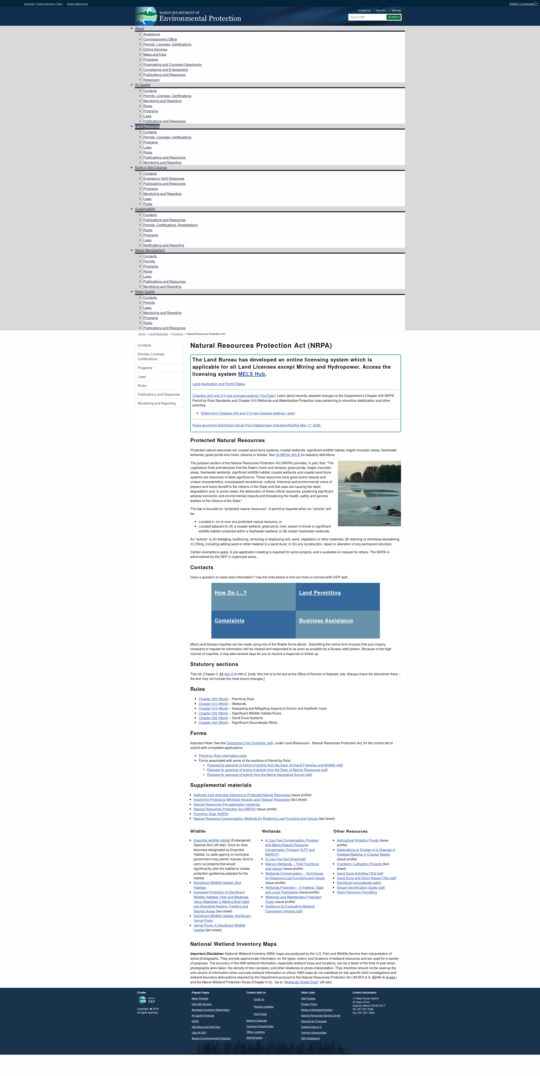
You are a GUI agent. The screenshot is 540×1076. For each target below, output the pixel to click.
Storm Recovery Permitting (357, 892)
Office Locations (255, 1032)
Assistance (151, 34)
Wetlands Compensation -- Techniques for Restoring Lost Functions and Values (295, 875)
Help (59, 3)
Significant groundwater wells (359, 882)
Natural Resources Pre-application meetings (227, 804)
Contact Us (364, 10)
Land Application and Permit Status (218, 383)
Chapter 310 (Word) (213, 703)
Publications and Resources (164, 74)
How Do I (381, 10)
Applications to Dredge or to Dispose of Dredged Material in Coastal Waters (366, 852)
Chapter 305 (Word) (213, 698)
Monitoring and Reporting (162, 100)
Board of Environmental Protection (211, 1038)
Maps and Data (154, 54)
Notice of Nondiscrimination (317, 1009)
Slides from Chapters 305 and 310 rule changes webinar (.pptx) (248, 413)
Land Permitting (320, 592)
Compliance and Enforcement (165, 69)
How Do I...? (231, 592)
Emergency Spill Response (163, 178)
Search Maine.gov (77, 3)
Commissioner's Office (160, 39)
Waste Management (150, 250)
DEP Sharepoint (310, 1038)
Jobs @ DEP (199, 1032)
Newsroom (151, 79)
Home (141, 334)
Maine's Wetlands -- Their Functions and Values (292, 866)
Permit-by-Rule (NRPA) (211, 813)
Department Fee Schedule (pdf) (249, 742)
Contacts (150, 90)
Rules (147, 105)
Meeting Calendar (256, 1020)
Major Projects (200, 998)
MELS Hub (251, 373)
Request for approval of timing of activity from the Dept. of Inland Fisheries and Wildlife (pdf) (275, 765)
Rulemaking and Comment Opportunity (172, 64)
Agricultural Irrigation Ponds (357, 840)
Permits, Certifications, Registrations (170, 224)
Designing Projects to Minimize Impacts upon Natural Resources (242, 799)
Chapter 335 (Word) (213, 713)
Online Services (45, 3)
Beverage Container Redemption (211, 1009)
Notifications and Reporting (163, 245)
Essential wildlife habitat (212, 840)
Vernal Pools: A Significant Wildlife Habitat (220, 927)
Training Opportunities (314, 1032)
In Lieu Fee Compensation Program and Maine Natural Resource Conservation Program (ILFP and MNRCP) (292, 847)
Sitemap (396, 10)
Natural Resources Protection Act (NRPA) (225, 809)
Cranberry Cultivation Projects (359, 863)
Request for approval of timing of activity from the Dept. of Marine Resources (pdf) (267, 769)
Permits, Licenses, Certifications (167, 44)
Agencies (29, 3)
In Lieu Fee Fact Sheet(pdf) (285, 859)
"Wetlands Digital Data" (301, 982)
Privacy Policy (309, 1004)
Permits (149, 261)
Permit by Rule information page (223, 755)
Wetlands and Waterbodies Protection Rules (293, 899)
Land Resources (147, 126)
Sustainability (145, 208)
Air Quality (143, 84)
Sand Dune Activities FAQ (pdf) (360, 873)
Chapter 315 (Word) (213, 708)
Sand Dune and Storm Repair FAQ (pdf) (366, 878)
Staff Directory (254, 1037)
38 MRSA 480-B (288, 454)
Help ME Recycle (202, 1004)
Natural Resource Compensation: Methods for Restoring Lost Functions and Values (256, 818)
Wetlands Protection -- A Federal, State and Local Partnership (294, 890)
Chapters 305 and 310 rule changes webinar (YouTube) (233, 395)
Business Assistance (326, 620)
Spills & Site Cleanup (151, 167)
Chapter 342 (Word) (213, 722)
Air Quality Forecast (203, 1015)
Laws (147, 116)
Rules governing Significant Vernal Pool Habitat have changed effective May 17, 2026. (256, 425)
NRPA (195, 1021)
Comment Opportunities (260, 1026)
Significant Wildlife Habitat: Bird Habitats (217, 885)
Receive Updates (264, 1006)
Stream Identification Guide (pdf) (361, 887)
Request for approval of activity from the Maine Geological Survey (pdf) (259, 774)
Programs (150, 59)
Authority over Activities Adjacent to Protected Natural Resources (242, 794)
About (139, 28)
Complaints (229, 620)
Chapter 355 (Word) (213, 717)
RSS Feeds (260, 1014)
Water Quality (145, 291)
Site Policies (308, 998)
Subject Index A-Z (311, 1027)
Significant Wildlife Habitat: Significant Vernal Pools (222, 918)
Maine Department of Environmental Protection (187, 16)
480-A (228, 673)
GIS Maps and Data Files (206, 1027)
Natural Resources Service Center (320, 1015)
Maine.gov (11, 3)
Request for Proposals (314, 1021)
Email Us (259, 999)
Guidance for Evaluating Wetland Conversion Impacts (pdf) (290, 908)
